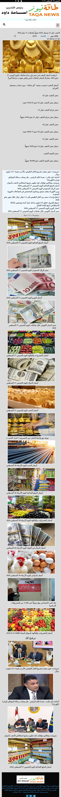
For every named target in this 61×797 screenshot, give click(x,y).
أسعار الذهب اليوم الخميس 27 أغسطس (22, 410)
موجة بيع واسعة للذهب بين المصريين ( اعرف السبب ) (28, 438)
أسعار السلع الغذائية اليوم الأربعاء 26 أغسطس (25, 493)
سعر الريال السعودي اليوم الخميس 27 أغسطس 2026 (38, 189)
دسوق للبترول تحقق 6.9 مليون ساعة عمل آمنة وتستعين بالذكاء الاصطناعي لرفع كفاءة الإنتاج (34, 204)
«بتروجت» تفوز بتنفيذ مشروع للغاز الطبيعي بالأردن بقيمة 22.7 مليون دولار (32, 173)
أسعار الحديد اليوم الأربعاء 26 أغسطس (22, 465)
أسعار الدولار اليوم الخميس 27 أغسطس (22, 383)
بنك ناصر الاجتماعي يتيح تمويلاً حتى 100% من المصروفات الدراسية (33, 604)
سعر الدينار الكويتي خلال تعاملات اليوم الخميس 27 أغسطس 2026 (33, 211)
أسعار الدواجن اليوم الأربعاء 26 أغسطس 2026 (25, 575)
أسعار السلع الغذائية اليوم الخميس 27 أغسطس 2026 (38, 186)
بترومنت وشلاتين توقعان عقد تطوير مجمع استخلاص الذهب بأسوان (33, 183)
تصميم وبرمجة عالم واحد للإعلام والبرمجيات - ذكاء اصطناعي (30, 792)
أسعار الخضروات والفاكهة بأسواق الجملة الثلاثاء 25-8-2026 (29, 633)
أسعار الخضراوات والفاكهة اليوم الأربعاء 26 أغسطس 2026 (29, 520)
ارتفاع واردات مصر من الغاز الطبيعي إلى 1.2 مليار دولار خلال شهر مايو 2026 (31, 198)
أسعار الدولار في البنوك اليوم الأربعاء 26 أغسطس (26, 548)
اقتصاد (43, 36)
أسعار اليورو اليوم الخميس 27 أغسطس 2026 (41, 208)
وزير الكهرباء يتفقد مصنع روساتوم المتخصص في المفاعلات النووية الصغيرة (33, 192)
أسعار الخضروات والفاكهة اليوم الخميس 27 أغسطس (27, 355)
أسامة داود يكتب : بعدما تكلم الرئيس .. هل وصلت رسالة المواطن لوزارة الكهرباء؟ (33, 178)
